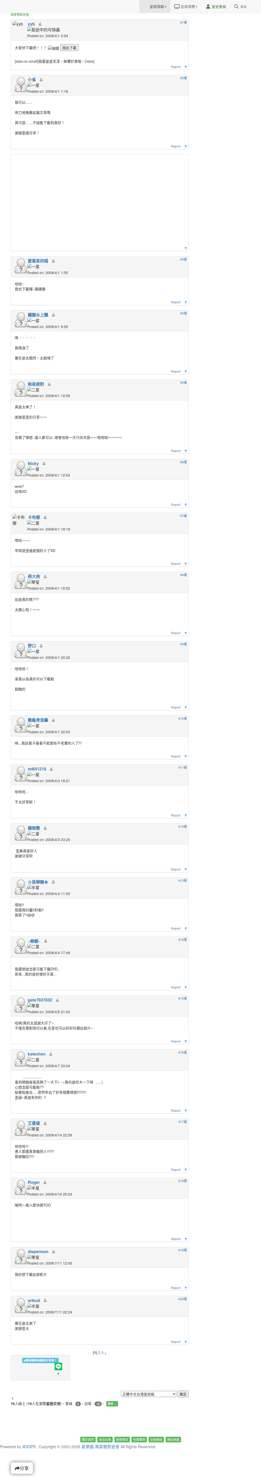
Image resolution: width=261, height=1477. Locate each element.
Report (175, 66)
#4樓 (183, 313)
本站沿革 (105, 1439)
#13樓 (182, 880)
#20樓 (182, 1299)
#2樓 (183, 78)
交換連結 (156, 1439)
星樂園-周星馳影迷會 (101, 1446)
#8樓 (183, 575)
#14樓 (182, 939)
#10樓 (182, 718)
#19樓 (182, 1250)
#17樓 (182, 1121)
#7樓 (183, 515)
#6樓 (183, 462)
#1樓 (183, 22)
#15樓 (182, 998)
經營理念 (122, 1439)
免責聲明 (139, 1439)
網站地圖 (173, 1439)
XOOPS (29, 1446)
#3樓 (183, 259)
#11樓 (182, 767)
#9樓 (183, 644)
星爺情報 (156, 6)
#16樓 (182, 1052)
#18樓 (182, 1180)
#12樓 (182, 826)
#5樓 (183, 382)
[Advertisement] (100, 201)
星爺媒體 (187, 6)
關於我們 (88, 1439)
